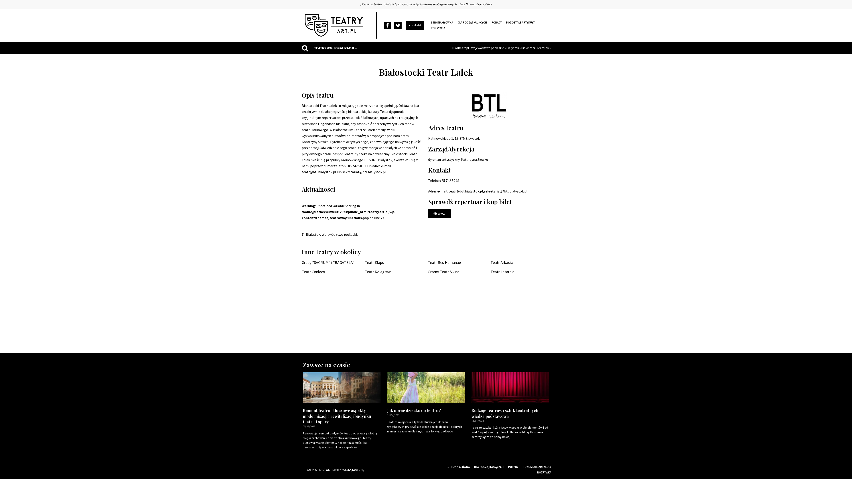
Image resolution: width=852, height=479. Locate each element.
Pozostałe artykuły (520, 22)
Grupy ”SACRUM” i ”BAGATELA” (328, 262)
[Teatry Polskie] (335, 25)
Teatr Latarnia (502, 271)
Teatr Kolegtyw (378, 271)
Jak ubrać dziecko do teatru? (414, 410)
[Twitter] (398, 25)
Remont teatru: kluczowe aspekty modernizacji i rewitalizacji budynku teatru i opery (337, 416)
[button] (439, 213)
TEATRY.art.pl (460, 48)
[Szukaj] (305, 48)
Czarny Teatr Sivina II (445, 271)
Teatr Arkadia (502, 262)
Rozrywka (438, 28)
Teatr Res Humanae (444, 262)
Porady (496, 22)
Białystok (513, 48)
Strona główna (442, 22)
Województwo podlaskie (487, 48)
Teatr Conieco (313, 271)
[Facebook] (387, 25)
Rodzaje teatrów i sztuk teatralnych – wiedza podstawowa (506, 413)
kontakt (415, 25)
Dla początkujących (472, 22)
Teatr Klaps (374, 262)
